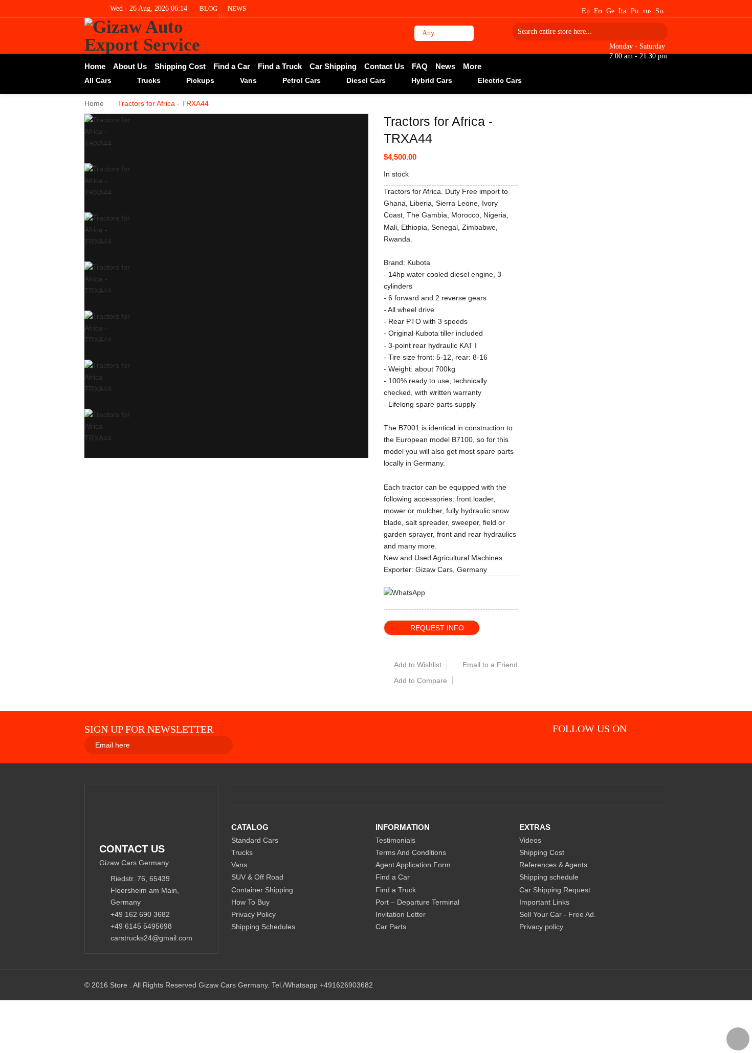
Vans (248, 80)
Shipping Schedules (263, 927)
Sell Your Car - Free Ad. (557, 914)
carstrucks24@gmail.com (151, 938)
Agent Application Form (413, 865)
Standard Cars (254, 840)
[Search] (656, 31)
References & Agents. (554, 865)
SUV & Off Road (257, 877)
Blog (208, 8)
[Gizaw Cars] (643, 728)
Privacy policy (541, 927)
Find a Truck (395, 890)
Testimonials (395, 840)
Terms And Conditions (410, 852)
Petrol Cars (301, 80)
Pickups (200, 80)
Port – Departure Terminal (417, 902)
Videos (530, 840)
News (237, 8)
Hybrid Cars (431, 80)
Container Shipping (262, 890)
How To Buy (250, 902)
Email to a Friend (490, 665)
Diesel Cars (366, 80)
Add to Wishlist (417, 665)
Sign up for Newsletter (148, 729)
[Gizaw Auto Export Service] (157, 36)
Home (94, 103)
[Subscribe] (254, 745)
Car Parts (390, 927)
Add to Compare (420, 680)
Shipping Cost (541, 852)
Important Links (544, 902)
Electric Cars (500, 80)
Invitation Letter (400, 914)
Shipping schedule (549, 877)
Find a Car (392, 877)
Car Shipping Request (554, 890)
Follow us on (589, 728)
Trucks (149, 80)
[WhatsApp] (404, 592)
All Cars (98, 80)
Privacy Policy (253, 914)
